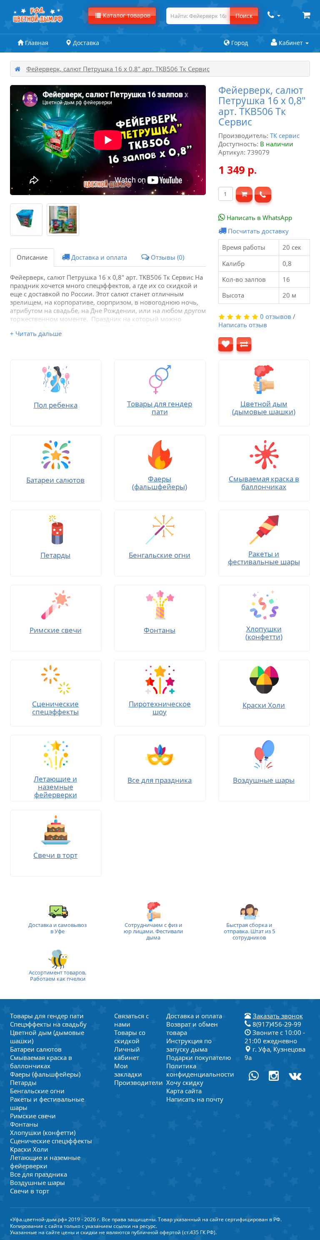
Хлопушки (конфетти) (42, 1132)
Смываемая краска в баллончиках (41, 1061)
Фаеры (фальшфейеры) (45, 1074)
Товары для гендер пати (47, 1016)
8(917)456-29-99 (276, 1024)
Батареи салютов (36, 1049)
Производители (138, 1082)
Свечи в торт (29, 1191)
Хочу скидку (184, 1082)
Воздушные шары (37, 1182)
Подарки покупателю (198, 1057)
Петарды (23, 1082)
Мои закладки (128, 1070)
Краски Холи (29, 1149)
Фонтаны (24, 1124)
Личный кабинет (127, 1053)
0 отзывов (275, 316)
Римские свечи (33, 1116)
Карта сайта (184, 1091)
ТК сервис (285, 135)
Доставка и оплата (98, 257)
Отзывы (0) (166, 257)
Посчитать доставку (257, 231)
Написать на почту (194, 1099)
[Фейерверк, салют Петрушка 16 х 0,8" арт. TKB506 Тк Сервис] (26, 219)
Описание (32, 257)
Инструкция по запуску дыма (189, 1045)
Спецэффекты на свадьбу (48, 1024)
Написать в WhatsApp (258, 217)
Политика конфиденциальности (200, 1070)
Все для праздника (38, 1174)
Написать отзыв (242, 325)
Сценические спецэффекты (51, 1141)
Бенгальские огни (37, 1091)
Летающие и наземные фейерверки (45, 1161)
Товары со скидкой (129, 1036)
